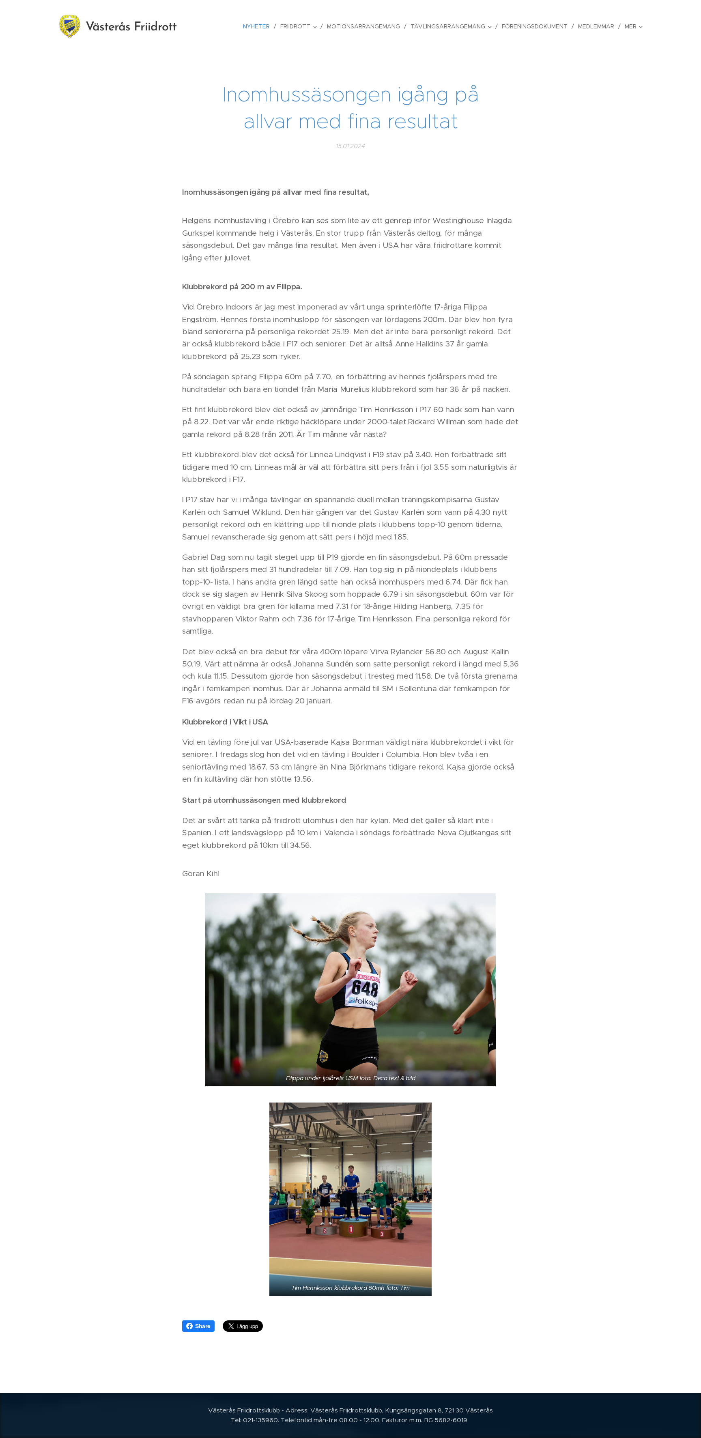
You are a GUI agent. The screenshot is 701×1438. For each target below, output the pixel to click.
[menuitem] (258, 26)
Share (203, 1326)
